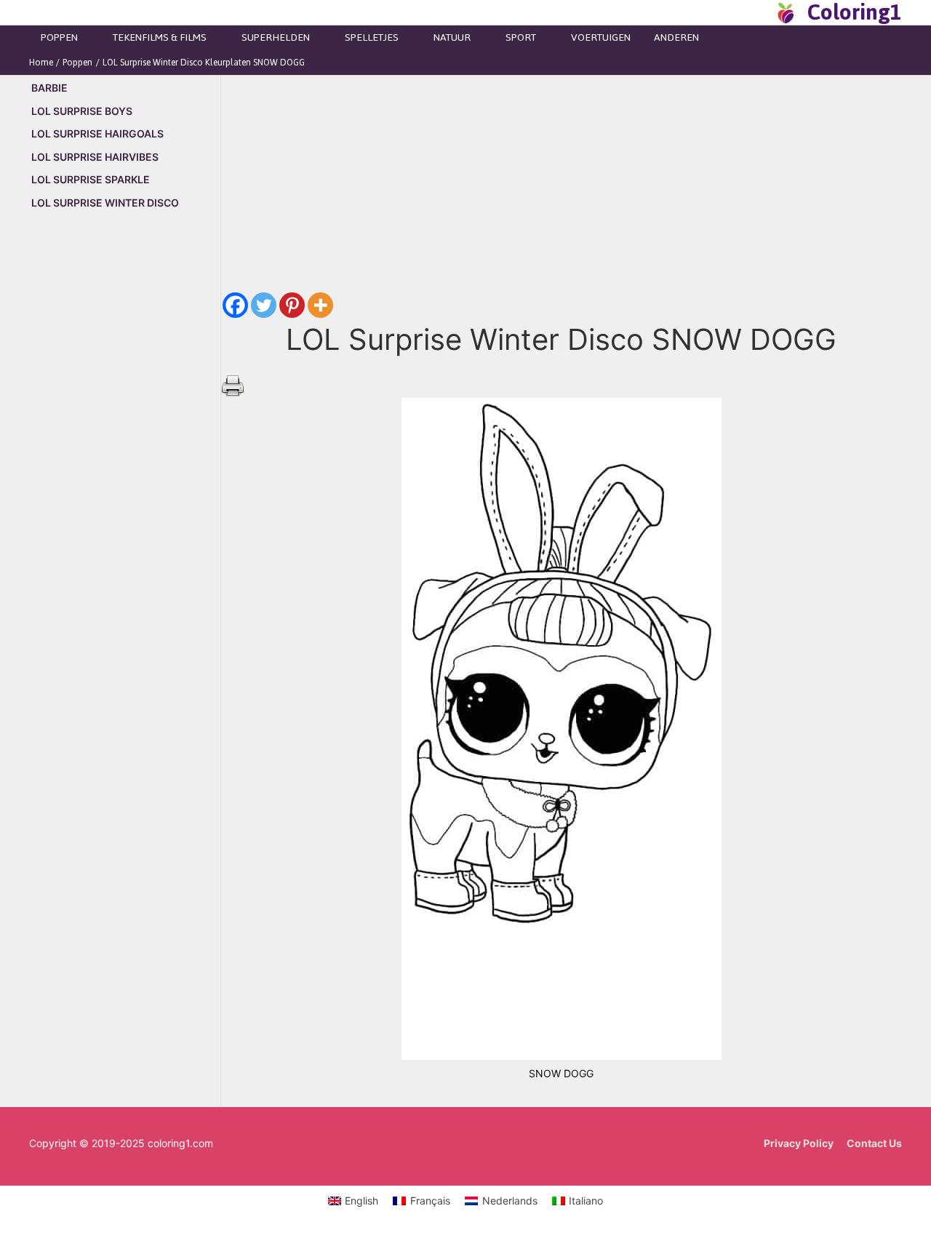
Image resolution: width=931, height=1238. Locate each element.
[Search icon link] (759, 12)
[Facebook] (235, 305)
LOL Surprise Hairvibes (95, 157)
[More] (320, 305)
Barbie (49, 87)
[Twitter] (263, 305)
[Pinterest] (292, 305)
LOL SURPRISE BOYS (81, 111)
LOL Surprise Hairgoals (97, 133)
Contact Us (874, 1143)
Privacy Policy (799, 1143)
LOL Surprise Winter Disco (105, 202)
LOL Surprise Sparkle (90, 179)
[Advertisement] (124, 470)
